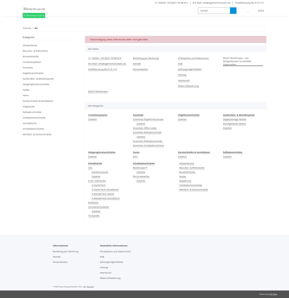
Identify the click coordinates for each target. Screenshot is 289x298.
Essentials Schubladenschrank (148, 145)
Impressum (184, 80)
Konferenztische (100, 172)
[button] (242, 10)
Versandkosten (140, 69)
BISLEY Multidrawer (98, 91)
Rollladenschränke (32, 112)
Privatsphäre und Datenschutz (193, 58)
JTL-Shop (273, 294)
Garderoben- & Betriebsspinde (38, 78)
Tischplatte (93, 215)
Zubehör (92, 119)
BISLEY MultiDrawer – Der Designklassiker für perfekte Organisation (237, 61)
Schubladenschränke (33, 128)
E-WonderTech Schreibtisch (106, 198)
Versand (90, 286)
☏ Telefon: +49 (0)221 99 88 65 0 (171, 2)
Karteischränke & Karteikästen (38, 101)
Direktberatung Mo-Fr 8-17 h (249, 2)
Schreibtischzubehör (98, 207)
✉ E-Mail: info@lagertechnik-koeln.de (211, 2)
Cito (90, 167)
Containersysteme (32, 62)
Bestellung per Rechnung (146, 58)
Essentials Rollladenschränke (147, 141)
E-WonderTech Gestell (103, 193)
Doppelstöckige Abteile (234, 119)
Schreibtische (29, 123)
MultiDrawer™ (140, 167)
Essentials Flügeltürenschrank (148, 119)
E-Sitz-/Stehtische (97, 180)
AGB (180, 63)
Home (26, 95)
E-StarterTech (99, 185)
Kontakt (137, 63)
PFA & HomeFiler (141, 176)
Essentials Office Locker (145, 128)
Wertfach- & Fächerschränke (193, 189)
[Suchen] (233, 10)
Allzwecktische (186, 163)
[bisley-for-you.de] (34, 9)
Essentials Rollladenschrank (147, 132)
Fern (135, 156)
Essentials (28, 67)
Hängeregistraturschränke (36, 84)
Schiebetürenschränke (190, 185)
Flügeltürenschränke (33, 73)
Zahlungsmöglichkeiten (190, 69)
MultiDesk (93, 202)
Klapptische (185, 180)
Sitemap (182, 74)
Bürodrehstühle (187, 172)
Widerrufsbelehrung (188, 85)
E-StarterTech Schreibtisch (105, 189)
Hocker (182, 176)
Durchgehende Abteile (234, 123)
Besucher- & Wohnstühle (191, 167)
